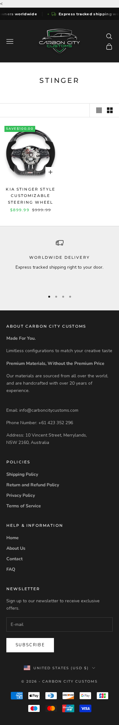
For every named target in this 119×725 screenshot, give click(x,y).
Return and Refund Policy (32, 485)
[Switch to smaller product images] (110, 110)
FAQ (10, 569)
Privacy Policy (20, 495)
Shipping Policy (22, 474)
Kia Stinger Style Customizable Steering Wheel (30, 196)
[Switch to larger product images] (99, 110)
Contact (14, 559)
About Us (15, 548)
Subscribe (30, 645)
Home (12, 538)
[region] (59, 262)
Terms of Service (23, 506)
